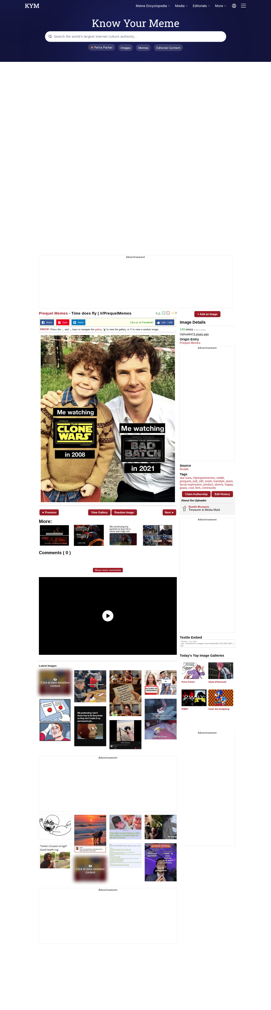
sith (201, 481)
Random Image (124, 512)
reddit (220, 477)
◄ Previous (48, 512)
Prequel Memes (53, 313)
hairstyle (219, 481)
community (209, 487)
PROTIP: (45, 329)
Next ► (169, 512)
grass (183, 487)
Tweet (80, 322)
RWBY (185, 709)
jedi (195, 481)
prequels (185, 481)
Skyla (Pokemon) (217, 682)
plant (229, 481)
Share (48, 322)
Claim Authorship (196, 494)
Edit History (222, 494)
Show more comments (108, 570)
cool (191, 487)
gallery (98, 329)
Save (64, 322)
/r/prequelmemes (204, 477)
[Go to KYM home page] (32, 7)
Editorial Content (168, 48)
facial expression (191, 484)
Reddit (184, 469)
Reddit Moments (199, 506)
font (197, 487)
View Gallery (99, 512)
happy (229, 484)
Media (179, 6)
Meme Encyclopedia (151, 6)
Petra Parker (188, 682)
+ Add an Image (207, 314)
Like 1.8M (166, 322)
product (208, 484)
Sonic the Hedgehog (218, 709)
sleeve (219, 484)
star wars (186, 477)
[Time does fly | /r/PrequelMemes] (108, 418)
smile (208, 481)
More (219, 6)
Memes (143, 48)
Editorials (200, 6)
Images (126, 48)
